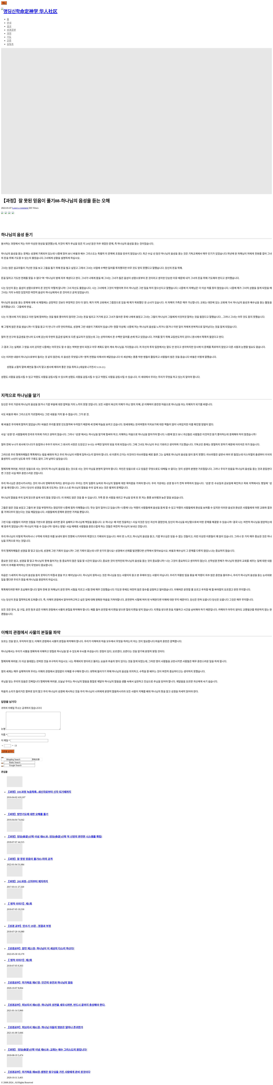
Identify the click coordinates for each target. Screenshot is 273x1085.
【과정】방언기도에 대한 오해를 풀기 (27, 814)
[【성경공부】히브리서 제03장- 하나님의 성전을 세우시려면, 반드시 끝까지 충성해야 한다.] (139, 994)
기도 (9, 37)
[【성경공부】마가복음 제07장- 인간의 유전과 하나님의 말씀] (139, 972)
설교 (9, 26)
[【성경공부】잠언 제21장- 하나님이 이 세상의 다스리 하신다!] (139, 938)
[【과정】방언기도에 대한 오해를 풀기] (139, 804)
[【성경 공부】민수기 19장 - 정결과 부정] (139, 916)
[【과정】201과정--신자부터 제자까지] (139, 871)
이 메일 (5, 740)
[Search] (2, 757)
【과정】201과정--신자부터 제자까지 (27, 881)
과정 (9, 33)
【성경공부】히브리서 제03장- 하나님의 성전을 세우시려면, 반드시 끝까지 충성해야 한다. (56, 1004)
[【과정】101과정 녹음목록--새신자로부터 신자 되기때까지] (139, 781)
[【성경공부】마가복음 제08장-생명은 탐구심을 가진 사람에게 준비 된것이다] (139, 1062)
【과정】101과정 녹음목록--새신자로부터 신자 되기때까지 (39, 791)
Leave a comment (20, 208)
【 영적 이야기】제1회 (19, 903)
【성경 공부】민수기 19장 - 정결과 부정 (29, 926)
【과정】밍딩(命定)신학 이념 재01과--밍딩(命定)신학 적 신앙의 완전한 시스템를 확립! (54, 836)
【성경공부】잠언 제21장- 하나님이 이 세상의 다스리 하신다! (40, 948)
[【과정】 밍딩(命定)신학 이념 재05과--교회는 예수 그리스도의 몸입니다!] (139, 1039)
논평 (3, 729)
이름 (4, 734)
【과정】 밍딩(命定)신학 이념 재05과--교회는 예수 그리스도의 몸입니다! (47, 1049)
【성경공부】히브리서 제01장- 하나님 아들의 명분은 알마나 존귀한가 (45, 1027)
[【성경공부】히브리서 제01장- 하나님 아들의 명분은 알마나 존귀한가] (139, 1017)
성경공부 (11, 30)
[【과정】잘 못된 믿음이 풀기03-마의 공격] (139, 848)
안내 (9, 23)
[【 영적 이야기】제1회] (139, 893)
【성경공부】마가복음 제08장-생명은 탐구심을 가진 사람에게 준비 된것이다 (48, 1072)
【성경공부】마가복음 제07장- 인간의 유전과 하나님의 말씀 (40, 982)
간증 (9, 40)
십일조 (10, 44)
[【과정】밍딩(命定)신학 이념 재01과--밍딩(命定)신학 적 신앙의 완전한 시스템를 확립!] (139, 826)
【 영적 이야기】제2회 (19, 960)
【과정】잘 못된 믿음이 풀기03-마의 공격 (30, 858)
